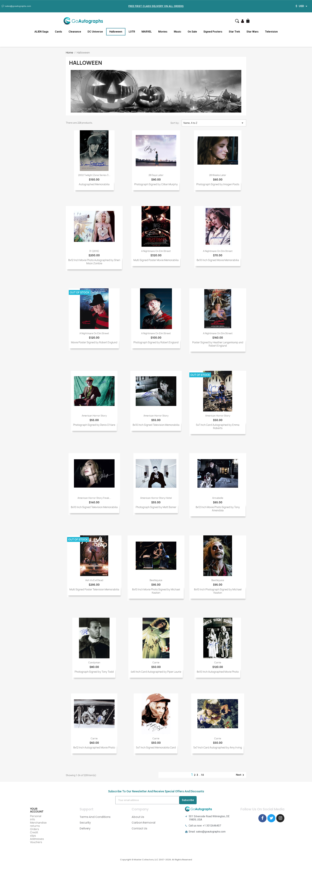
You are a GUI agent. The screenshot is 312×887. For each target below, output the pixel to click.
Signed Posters (212, 31)
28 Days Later (156, 175)
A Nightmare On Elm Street (218, 251)
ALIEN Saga (41, 31)
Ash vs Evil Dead (94, 580)
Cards (58, 31)
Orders (34, 829)
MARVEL (147, 31)
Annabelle (217, 497)
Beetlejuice (156, 580)
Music (177, 31)
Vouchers (36, 842)
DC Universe (95, 31)
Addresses (37, 839)
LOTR (132, 31)
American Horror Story (94, 415)
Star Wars (253, 31)
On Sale (192, 31)
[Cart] (248, 21)
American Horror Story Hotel (156, 497)
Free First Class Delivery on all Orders (156, 6)
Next (240, 775)
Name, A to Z (214, 123)
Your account (36, 810)
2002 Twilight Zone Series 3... (94, 175)
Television (271, 31)
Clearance (75, 31)
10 (202, 774)
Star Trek (234, 31)
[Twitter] (271, 818)
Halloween (115, 31)
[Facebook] (262, 818)
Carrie (155, 662)
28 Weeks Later (217, 175)
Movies (162, 31)
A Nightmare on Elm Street (156, 251)
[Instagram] (280, 818)
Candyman (94, 662)
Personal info (35, 817)
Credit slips (34, 834)
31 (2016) (94, 251)
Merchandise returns (38, 824)
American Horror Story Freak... (94, 497)
